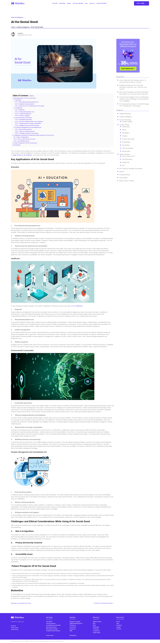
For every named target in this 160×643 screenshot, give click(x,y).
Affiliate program (101, 3)
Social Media (126, 142)
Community (96, 629)
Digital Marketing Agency (76, 623)
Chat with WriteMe (78, 3)
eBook (124, 130)
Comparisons (96, 630)
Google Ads (125, 162)
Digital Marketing (124, 154)
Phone (118, 621)
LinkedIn (118, 627)
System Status (96, 632)
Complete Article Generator (53, 630)
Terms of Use (14, 629)
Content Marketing (125, 120)
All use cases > (50, 635)
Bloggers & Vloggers (75, 621)
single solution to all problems (22, 155)
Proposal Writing (124, 175)
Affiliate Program (97, 621)
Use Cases (55, 3)
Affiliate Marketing (125, 113)
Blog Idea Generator (51, 627)
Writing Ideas (126, 151)
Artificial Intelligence (22, 27)
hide (31, 96)
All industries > (73, 635)
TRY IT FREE (141, 3)
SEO (123, 165)
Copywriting (126, 126)
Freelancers (73, 629)
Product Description (128, 139)
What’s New (96, 627)
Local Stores (73, 627)
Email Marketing (127, 159)
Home (13, 27)
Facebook (119, 625)
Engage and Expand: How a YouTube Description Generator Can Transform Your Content (133, 87)
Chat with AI (49, 621)
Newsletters (126, 133)
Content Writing (124, 125)
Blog (86, 3)
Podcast (124, 136)
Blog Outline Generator (52, 629)
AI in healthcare (77, 306)
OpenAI (121, 171)
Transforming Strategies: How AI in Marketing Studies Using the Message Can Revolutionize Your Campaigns (133, 99)
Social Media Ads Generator (53, 625)
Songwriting (126, 145)
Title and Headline (127, 148)
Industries (62, 3)
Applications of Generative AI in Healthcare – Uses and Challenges (21, 603)
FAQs (94, 625)
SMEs (71, 630)
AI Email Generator (51, 623)
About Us (92, 3)
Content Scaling (127, 121)
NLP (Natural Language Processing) (130, 168)
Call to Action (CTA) (128, 156)
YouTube (118, 629)
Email (117, 623)
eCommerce (73, 625)
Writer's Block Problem (126, 181)
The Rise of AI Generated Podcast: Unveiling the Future (104, 603)
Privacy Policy (14, 627)
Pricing (69, 3)
